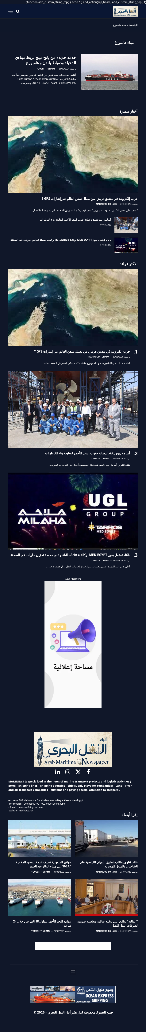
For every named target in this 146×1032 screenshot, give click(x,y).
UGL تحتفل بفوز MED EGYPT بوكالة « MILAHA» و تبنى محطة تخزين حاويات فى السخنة (60, 240)
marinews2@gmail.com (30, 807)
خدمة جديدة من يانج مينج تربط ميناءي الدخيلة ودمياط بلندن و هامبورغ (45, 60)
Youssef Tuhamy (45, 68)
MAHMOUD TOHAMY (106, 204)
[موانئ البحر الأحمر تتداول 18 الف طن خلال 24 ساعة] (39, 897)
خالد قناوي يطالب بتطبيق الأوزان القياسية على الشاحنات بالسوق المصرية (108, 864)
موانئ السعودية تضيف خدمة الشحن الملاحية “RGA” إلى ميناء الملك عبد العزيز (43, 864)
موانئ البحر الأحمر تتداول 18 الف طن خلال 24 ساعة (42, 923)
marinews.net (26, 810)
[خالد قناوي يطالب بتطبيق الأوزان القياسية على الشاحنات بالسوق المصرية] (106, 838)
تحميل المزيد (75, 946)
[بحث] (17, 11)
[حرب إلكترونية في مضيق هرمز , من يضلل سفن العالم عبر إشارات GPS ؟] (73, 155)
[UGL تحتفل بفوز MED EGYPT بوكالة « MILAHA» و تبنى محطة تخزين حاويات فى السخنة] (126, 245)
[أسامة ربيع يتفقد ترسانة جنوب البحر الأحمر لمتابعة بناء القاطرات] (126, 225)
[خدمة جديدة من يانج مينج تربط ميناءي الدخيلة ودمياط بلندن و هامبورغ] (109, 72)
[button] (73, 972)
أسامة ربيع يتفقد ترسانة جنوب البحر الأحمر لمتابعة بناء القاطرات (75, 219)
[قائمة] (10, 11)
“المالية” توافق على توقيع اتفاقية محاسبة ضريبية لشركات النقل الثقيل (107, 923)
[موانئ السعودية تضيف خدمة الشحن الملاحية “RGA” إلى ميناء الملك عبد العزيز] (39, 838)
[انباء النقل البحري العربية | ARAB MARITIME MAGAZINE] (125, 11)
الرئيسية (133, 25)
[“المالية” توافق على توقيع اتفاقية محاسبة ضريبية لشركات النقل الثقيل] (106, 897)
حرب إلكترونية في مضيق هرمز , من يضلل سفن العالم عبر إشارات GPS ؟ (90, 198)
